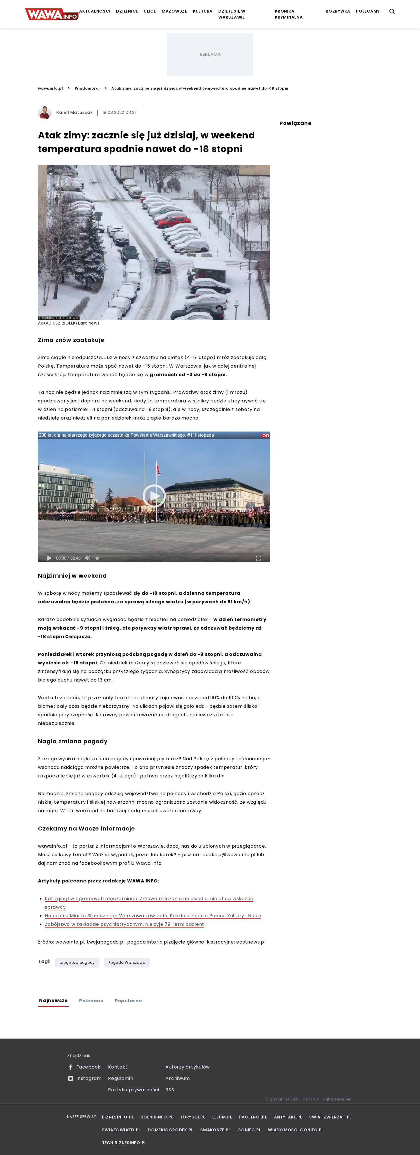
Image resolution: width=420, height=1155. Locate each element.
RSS (169, 1090)
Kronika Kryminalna (289, 14)
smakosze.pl (215, 1130)
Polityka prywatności (133, 1090)
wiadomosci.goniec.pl (296, 1130)
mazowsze (174, 11)
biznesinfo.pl (118, 1117)
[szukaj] (392, 11)
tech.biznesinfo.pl (124, 1143)
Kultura (203, 11)
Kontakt (117, 1067)
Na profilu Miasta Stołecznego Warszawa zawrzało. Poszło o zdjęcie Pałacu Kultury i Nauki (153, 915)
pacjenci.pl (253, 1117)
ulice (150, 11)
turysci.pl (192, 1117)
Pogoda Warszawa (127, 962)
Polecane (91, 1000)
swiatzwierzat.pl (330, 1117)
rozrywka (338, 11)
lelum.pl (222, 1117)
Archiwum (177, 1078)
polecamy (368, 11)
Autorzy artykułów (187, 1067)
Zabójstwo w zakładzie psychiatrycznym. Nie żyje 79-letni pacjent (124, 924)
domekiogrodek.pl (170, 1130)
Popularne (128, 1000)
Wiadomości (87, 88)
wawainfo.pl (50, 88)
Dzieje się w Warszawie (231, 14)
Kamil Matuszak (74, 112)
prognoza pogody (77, 962)
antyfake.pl (288, 1117)
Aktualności (94, 11)
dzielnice (127, 11)
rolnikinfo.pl (157, 1117)
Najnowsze (53, 1000)
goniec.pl (249, 1130)
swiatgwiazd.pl (121, 1130)
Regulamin (120, 1078)
